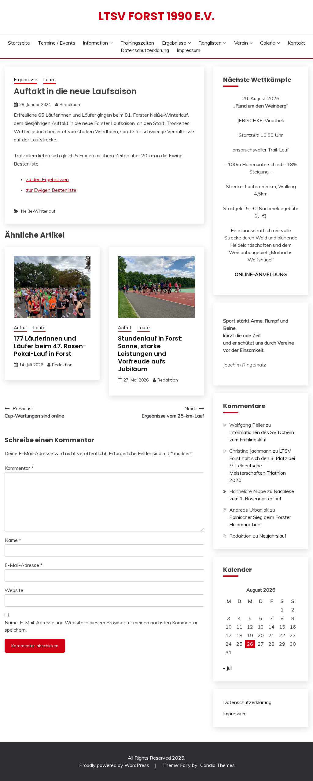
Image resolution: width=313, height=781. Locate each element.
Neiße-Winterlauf (38, 211)
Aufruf (20, 327)
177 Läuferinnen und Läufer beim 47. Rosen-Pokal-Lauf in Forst (50, 346)
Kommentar (19, 468)
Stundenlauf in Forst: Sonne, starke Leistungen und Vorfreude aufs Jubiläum (150, 353)
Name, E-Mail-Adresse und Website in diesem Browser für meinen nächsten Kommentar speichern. (101, 626)
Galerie (267, 43)
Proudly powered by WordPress (114, 765)
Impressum (188, 50)
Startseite (19, 43)
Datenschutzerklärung (145, 50)
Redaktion (70, 104)
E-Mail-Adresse (23, 565)
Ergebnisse (174, 43)
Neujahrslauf (272, 536)
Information (95, 43)
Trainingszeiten (137, 43)
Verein (241, 43)
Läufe (49, 79)
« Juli (227, 668)
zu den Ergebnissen (47, 179)
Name (13, 540)
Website (14, 590)
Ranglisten (210, 43)
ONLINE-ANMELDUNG (261, 274)
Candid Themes (217, 765)
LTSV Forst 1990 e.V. (156, 16)
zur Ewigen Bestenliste (51, 190)
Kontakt (296, 43)
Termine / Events (56, 43)
